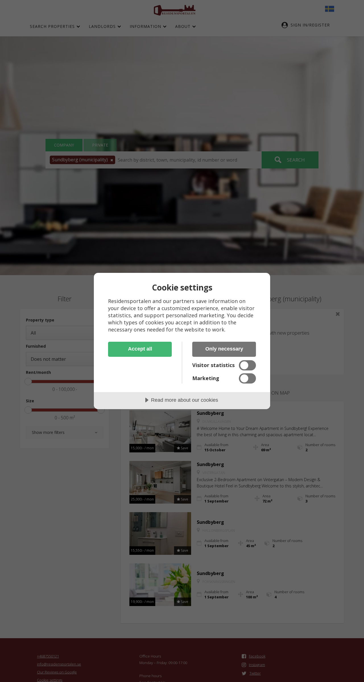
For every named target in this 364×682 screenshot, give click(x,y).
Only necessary (224, 349)
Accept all (140, 349)
